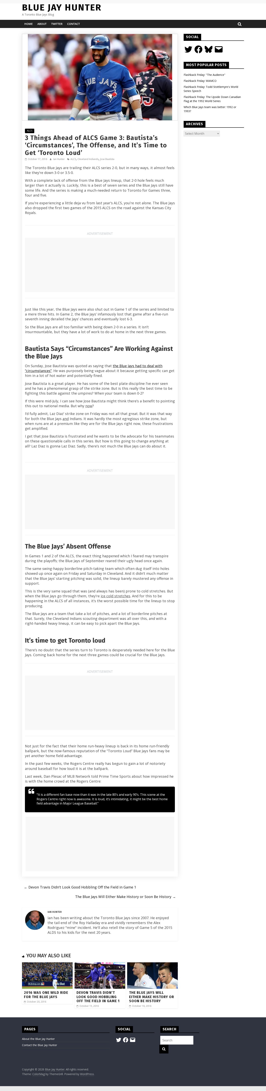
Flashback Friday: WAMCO (200, 81)
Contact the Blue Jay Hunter (39, 1045)
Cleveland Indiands (88, 159)
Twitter (57, 24)
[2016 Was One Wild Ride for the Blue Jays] (47, 965)
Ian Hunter (59, 159)
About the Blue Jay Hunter (38, 1039)
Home (28, 24)
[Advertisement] (100, 265)
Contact (73, 24)
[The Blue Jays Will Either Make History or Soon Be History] (152, 965)
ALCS (29, 130)
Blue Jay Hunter (61, 7)
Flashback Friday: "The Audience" (204, 75)
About (42, 24)
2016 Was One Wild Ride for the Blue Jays (46, 995)
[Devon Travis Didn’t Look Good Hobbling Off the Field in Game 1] (100, 965)
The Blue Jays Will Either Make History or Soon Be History (125, 896)
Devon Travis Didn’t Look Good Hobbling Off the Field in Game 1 (80, 887)
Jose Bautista (107, 159)
